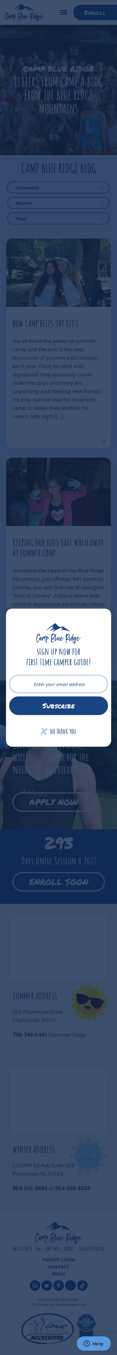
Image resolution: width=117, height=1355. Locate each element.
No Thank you (58, 731)
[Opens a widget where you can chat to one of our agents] (93, 1344)
